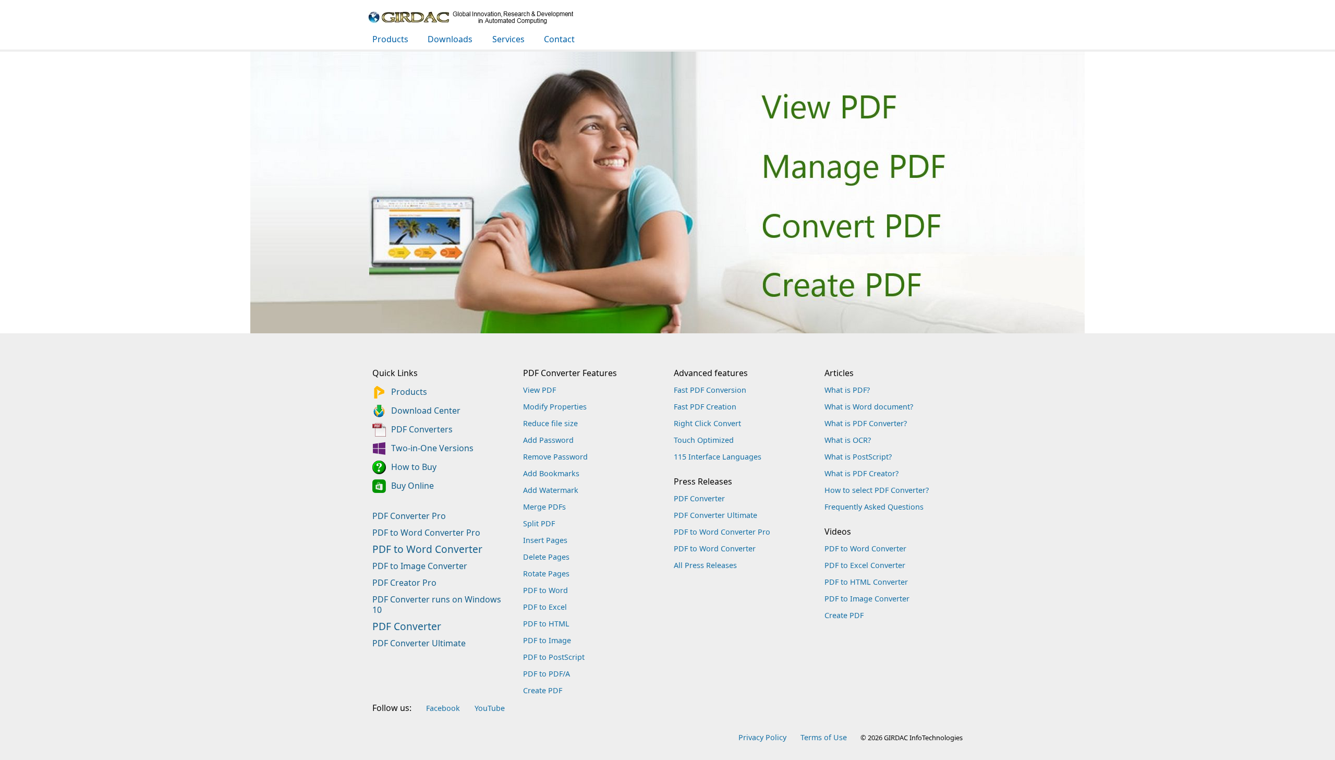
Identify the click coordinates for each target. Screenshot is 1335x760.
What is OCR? (847, 440)
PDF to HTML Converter (866, 582)
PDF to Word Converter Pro (426, 519)
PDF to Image (547, 640)
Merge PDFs (544, 507)
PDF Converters (422, 429)
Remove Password (555, 457)
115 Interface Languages (717, 457)
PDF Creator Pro (404, 569)
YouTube (490, 708)
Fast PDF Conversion (710, 390)
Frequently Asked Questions (874, 507)
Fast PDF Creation (705, 407)
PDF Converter (406, 613)
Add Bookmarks (551, 473)
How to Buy (413, 467)
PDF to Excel (545, 607)
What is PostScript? (858, 457)
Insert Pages (545, 540)
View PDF (539, 390)
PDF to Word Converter (427, 536)
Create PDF (542, 690)
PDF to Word (545, 590)
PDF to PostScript (554, 657)
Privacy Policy (762, 737)
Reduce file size (550, 423)
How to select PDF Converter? (876, 490)
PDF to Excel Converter (864, 565)
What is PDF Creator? (861, 473)
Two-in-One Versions (432, 448)
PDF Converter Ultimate (419, 630)
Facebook (443, 708)
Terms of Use (823, 737)
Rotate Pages (546, 573)
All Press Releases (705, 565)
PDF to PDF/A (546, 674)
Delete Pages (546, 557)
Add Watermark (550, 490)
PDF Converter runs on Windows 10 (436, 591)
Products (409, 391)
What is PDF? (847, 390)
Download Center (425, 410)
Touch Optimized (704, 440)
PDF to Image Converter (419, 553)
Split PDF (539, 523)
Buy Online (412, 485)
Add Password (548, 440)
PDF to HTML (546, 624)
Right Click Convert (707, 423)
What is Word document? (868, 407)
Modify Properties (555, 407)
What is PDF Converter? (865, 423)
